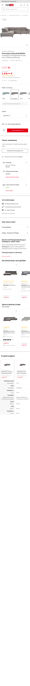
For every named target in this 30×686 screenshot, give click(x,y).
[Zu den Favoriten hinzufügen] (4, 130)
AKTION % (5, 67)
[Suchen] (4, 9)
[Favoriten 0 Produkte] (24, 5)
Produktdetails (6, 227)
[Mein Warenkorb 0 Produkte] (27, 5)
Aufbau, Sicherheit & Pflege (10, 233)
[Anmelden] (21, 5)
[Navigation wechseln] (2, 5)
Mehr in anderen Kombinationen (13, 103)
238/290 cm (6, 115)
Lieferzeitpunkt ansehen (12, 177)
